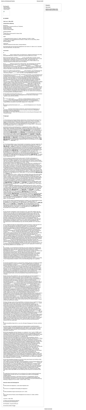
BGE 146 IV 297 (27, 130)
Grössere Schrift (40, 1)
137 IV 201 (24, 182)
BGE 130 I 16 (6, 146)
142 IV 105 (24, 189)
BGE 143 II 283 (14, 132)
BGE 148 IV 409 (6, 137)
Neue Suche (48, 7)
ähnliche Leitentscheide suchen (52, 8)
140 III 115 (22, 132)
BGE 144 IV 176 (25, 191)
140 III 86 (32, 134)
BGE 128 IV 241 (39, 172)
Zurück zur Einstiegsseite (6, 1)
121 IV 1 (8, 173)
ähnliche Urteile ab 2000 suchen (52, 9)
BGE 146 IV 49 (15, 189)
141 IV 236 (17, 182)
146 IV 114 (15, 137)
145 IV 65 (8, 195)
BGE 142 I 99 (23, 134)
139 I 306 (38, 134)
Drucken (13, 1)
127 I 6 (12, 146)
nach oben (50, 408)
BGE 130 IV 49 (36, 205)
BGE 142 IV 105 (15, 193)
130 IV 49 (13, 203)
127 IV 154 (20, 203)
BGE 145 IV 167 (8, 182)
